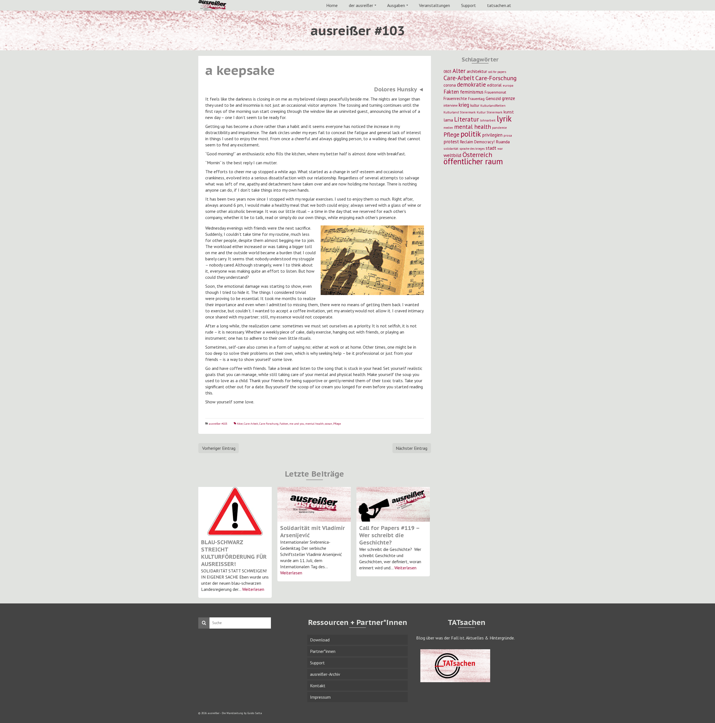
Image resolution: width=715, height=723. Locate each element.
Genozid (493, 98)
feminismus (471, 92)
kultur (474, 105)
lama (448, 120)
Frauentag (476, 98)
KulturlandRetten (493, 105)
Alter (240, 423)
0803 (447, 71)
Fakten (284, 423)
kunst (509, 112)
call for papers (497, 72)
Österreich (477, 154)
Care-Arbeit (251, 423)
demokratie (471, 84)
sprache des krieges (472, 149)
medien (448, 128)
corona (450, 85)
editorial (494, 85)
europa (508, 85)
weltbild (452, 155)
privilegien (492, 135)
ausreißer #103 (218, 423)
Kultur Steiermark (489, 112)
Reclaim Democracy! (477, 141)
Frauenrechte (455, 98)
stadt (491, 148)
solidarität (451, 148)
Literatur (466, 119)
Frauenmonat (495, 92)
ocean (328, 423)
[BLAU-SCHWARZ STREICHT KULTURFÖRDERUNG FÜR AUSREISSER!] (235, 511)
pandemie (499, 127)
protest (451, 141)
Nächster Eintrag (411, 448)
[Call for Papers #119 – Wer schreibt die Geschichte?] (393, 504)
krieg (464, 104)
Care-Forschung (268, 423)
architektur (477, 71)
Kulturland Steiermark (460, 112)
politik (471, 134)
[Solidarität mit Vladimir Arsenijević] (314, 504)
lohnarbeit (487, 120)
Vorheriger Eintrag (218, 448)
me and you (296, 423)
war (500, 148)
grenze (508, 98)
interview (450, 105)
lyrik (504, 118)
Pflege (337, 423)
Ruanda (503, 141)
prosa (508, 135)
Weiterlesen (253, 589)
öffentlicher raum (473, 161)
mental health (314, 423)
